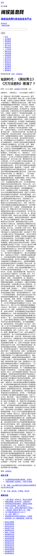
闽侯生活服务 (9, 522)
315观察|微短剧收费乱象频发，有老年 (18, 479)
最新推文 (8, 70)
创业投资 (8, 58)
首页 (2, 2)
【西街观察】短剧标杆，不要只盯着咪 (18, 481)
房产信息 (8, 45)
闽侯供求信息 (9, 526)
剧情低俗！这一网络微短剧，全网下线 (18, 518)
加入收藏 (4, 6)
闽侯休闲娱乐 (9, 547)
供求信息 (8, 43)
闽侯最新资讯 (9, 551)
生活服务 (8, 39)
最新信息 (4, 495)
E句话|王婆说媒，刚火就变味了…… (17, 506)
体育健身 (8, 66)
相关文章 (4, 475)
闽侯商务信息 (9, 530)
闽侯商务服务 (9, 524)
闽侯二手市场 (9, 532)
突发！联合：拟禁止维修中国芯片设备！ (19, 508)
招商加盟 (8, 55)
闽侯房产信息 (9, 528)
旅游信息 (8, 62)
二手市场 (8, 49)
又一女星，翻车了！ (12, 514)
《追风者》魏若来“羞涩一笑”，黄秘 (17, 510)
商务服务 (8, 41)
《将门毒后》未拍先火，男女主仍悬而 (18, 499)
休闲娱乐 (8, 64)
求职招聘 (8, 53)
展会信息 (8, 60)
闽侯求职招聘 (9, 536)
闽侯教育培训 (9, 534)
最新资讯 (8, 68)
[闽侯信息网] (13, 14)
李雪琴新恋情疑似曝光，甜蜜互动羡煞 (18, 504)
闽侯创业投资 (9, 541)
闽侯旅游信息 (9, 545)
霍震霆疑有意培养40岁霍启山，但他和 (18, 516)
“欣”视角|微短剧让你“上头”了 (15, 512)
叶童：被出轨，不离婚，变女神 (18, 491)
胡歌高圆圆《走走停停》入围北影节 (18, 501)
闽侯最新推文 (9, 553)
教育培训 (8, 51)
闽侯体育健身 (9, 549)
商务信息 (8, 47)
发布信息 (4, 23)
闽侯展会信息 (9, 543)
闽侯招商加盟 (9, 538)
